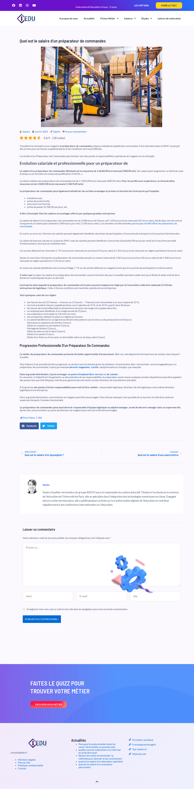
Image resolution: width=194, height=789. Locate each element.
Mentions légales (27, 759)
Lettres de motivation (169, 18)
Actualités (89, 18)
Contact (22, 768)
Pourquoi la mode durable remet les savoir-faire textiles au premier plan (97, 745)
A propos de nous (68, 18)
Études (145, 18)
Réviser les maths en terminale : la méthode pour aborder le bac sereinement (100, 757)
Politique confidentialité (30, 765)
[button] (29, 425)
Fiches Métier (107, 18)
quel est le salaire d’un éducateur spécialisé (101, 761)
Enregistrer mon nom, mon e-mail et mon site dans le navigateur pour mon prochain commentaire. (77, 609)
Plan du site (24, 762)
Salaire (56, 131)
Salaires (128, 18)
